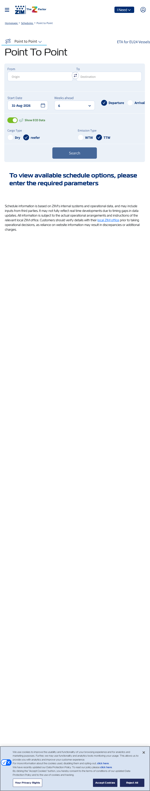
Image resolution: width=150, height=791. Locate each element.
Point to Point (25, 41)
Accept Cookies (105, 782)
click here (103, 763)
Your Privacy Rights (27, 782)
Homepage (11, 23)
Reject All (132, 782)
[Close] (143, 752)
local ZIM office (108, 220)
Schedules (27, 23)
